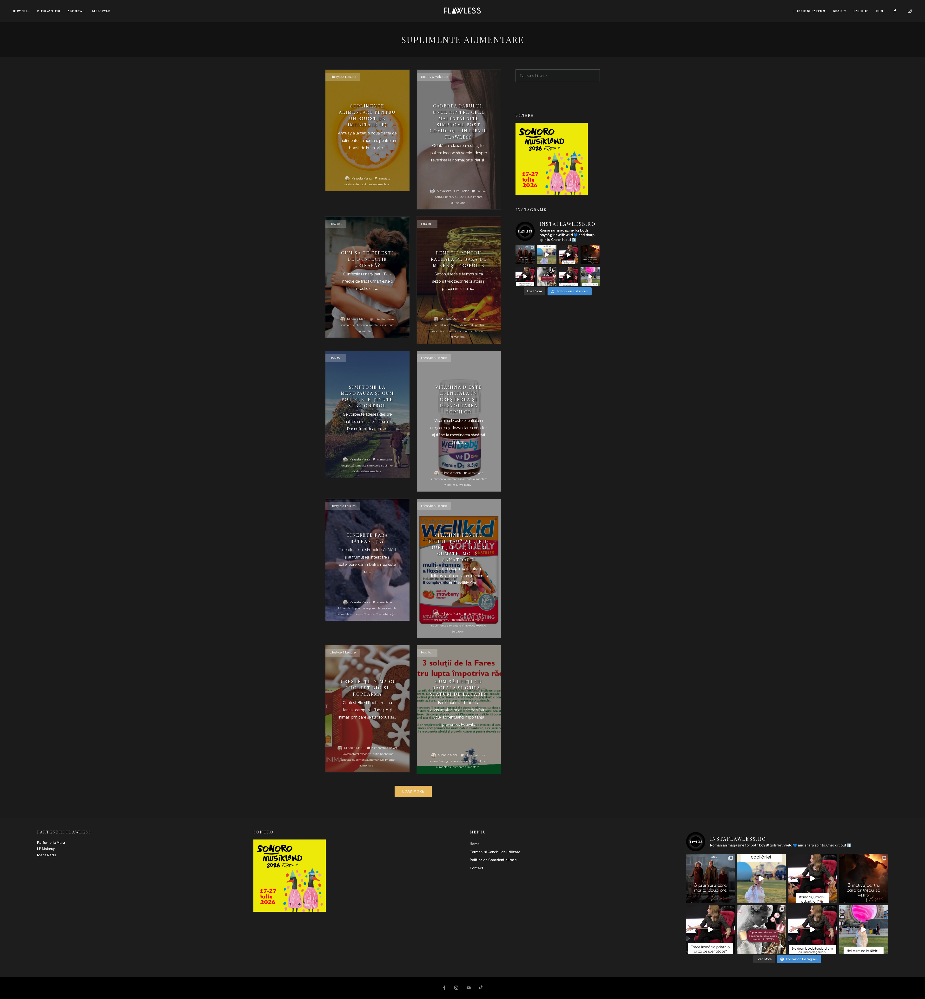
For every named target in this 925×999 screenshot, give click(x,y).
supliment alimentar (365, 325)
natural (438, 325)
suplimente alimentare (374, 184)
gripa (471, 319)
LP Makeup (46, 849)
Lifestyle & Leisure (343, 77)
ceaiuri (433, 761)
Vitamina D (451, 484)
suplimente (351, 184)
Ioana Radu (46, 855)
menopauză (347, 465)
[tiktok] (481, 988)
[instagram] (909, 11)
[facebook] (895, 11)
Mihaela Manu (361, 178)
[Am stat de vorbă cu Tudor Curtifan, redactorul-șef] (568, 254)
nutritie (451, 619)
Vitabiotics (468, 625)
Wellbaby (465, 484)
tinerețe (358, 614)
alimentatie (476, 473)
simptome (373, 465)
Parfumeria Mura (51, 843)
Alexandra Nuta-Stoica (453, 191)
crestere (439, 619)
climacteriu (384, 459)
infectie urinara (385, 319)
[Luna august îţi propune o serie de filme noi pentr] (525, 254)
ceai (483, 755)
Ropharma (358, 608)
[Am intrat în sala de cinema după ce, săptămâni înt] (590, 254)
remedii (458, 325)
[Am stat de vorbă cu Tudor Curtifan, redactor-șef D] (568, 276)
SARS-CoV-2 (458, 197)
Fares (441, 761)
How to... (336, 224)
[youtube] (469, 990)
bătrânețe (344, 608)
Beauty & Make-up (434, 77)
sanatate (384, 178)
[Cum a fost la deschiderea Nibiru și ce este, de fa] (590, 276)
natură (479, 319)
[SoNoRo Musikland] (551, 192)
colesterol (352, 754)
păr (447, 197)
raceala (448, 325)
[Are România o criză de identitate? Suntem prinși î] (525, 276)
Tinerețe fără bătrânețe (379, 614)
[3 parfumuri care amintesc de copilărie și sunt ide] (546, 254)
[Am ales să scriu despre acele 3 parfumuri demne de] (546, 276)
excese (364, 754)
